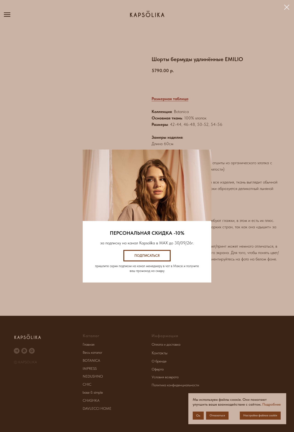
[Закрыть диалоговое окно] (287, 7)
